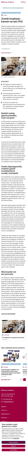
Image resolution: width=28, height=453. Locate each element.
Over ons (3, 411)
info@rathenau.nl (8, 402)
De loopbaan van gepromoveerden (13, 337)
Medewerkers (5, 414)
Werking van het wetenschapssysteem (13, 8)
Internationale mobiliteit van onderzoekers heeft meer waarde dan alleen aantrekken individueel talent (11, 373)
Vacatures (4, 418)
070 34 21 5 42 (7, 400)
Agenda (3, 407)
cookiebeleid (15, 438)
